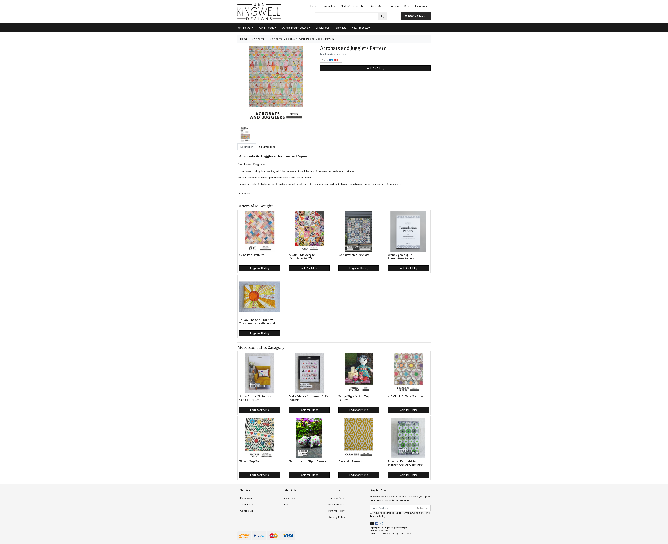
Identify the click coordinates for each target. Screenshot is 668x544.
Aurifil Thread (266, 27)
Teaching (393, 6)
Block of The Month (352, 6)
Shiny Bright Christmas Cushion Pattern (255, 398)
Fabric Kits (340, 27)
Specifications (267, 146)
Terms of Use (336, 498)
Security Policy (336, 517)
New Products (360, 27)
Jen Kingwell (244, 27)
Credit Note (322, 27)
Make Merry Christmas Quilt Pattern (308, 398)
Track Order (247, 504)
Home (313, 6)
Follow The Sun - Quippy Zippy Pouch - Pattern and (257, 321)
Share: (325, 60)
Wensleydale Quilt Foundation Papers (401, 256)
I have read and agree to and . (400, 514)
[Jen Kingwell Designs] (259, 11)
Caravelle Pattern (350, 461)
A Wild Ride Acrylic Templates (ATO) (302, 256)
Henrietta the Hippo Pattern (308, 461)
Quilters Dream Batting (295, 27)
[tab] (246, 146)
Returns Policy (336, 510)
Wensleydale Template (353, 255)
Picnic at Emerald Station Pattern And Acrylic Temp (405, 463)
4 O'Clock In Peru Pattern (405, 396)
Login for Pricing (375, 68)
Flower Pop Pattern (252, 461)
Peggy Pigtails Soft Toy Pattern (353, 398)
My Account (421, 6)
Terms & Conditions (413, 512)
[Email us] (372, 523)
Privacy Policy (336, 504)
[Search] (383, 16)
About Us (375, 6)
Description (246, 146)
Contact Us (246, 510)
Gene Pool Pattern (251, 255)
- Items (417, 16)
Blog (407, 6)
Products (328, 6)
